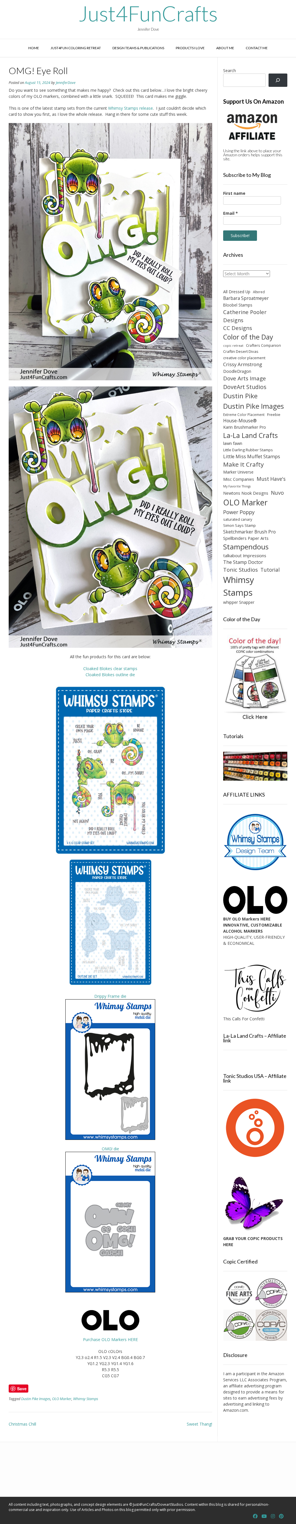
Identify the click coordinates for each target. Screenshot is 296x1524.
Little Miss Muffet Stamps (251, 456)
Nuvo (277, 492)
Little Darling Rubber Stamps (248, 449)
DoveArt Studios (245, 387)
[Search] (278, 80)
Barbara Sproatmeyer (246, 298)
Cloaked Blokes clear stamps (110, 668)
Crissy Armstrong (242, 364)
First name (234, 193)
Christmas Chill (22, 1424)
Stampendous (246, 546)
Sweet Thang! (199, 1424)
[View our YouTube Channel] (264, 1516)
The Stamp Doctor (243, 562)
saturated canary (237, 519)
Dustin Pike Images (35, 1398)
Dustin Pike (240, 395)
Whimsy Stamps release (130, 108)
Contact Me (257, 48)
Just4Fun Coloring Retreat (76, 48)
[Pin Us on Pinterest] (281, 1516)
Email (230, 213)
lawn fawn (232, 443)
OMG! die (110, 1148)
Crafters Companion (263, 345)
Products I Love (190, 48)
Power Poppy (239, 512)
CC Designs (237, 327)
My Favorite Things (237, 486)
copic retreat (233, 346)
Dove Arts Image (244, 378)
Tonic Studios (240, 569)
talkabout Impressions (244, 555)
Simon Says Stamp (239, 525)
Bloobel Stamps (237, 305)
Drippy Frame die (110, 996)
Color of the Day (248, 337)
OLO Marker (61, 1398)
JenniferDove (65, 82)
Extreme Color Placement (243, 414)
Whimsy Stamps (85, 1398)
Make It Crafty (243, 464)
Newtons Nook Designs (245, 493)
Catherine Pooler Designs (245, 316)
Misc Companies (238, 479)
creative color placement (244, 357)
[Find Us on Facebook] (255, 1516)
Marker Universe (238, 472)
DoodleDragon (237, 371)
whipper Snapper (238, 602)
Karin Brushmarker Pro (244, 427)
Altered (259, 291)
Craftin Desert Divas (240, 351)
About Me (225, 48)
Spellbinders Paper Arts (246, 538)
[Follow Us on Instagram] (273, 1516)
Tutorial (270, 569)
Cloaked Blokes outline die (110, 674)
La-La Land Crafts (250, 435)
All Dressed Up (236, 291)
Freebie (273, 414)
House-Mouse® (240, 420)
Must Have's (271, 479)
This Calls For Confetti (243, 1018)
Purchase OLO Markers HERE (110, 1339)
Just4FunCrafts (148, 13)
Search (229, 70)
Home (33, 48)
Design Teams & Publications (138, 48)
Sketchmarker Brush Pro (249, 532)
